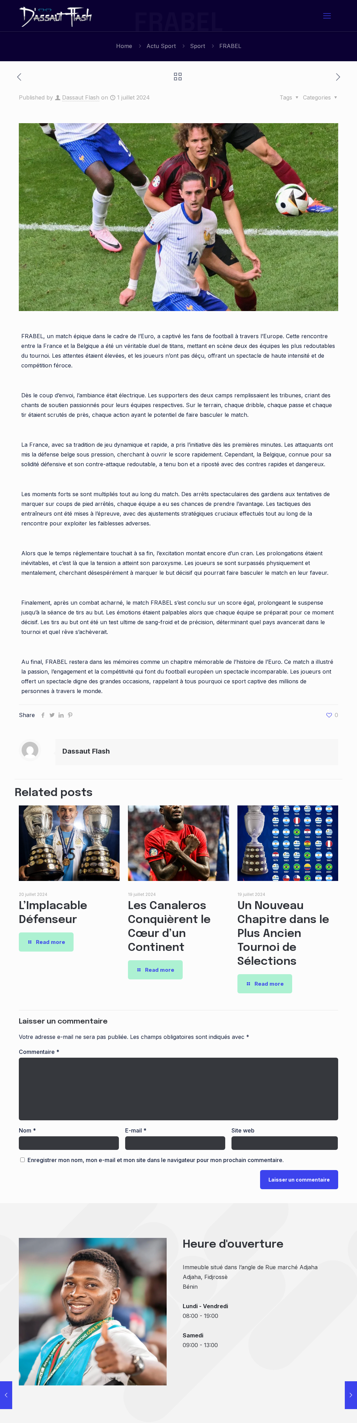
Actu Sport (161, 45)
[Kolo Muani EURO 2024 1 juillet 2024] (351, 1395)
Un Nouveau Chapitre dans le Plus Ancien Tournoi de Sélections (283, 934)
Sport (197, 45)
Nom (27, 1130)
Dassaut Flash (80, 97)
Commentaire (39, 1051)
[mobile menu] (327, 16)
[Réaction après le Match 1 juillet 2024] (6, 1395)
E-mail (135, 1130)
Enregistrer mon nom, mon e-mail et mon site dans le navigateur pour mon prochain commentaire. (156, 1159)
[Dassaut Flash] (56, 15)
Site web (243, 1130)
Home (124, 45)
